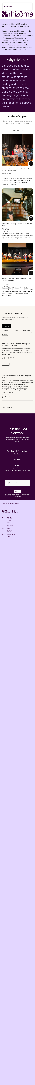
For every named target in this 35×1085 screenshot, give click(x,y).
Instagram (9, 530)
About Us (9, 517)
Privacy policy (11, 534)
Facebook (9, 531)
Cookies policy (11, 538)
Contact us (10, 525)
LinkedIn (9, 528)
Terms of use (10, 536)
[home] (12, 6)
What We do (9, 519)
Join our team (10, 524)
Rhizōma (9, 520)
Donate (8, 522)
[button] (27, 6)
